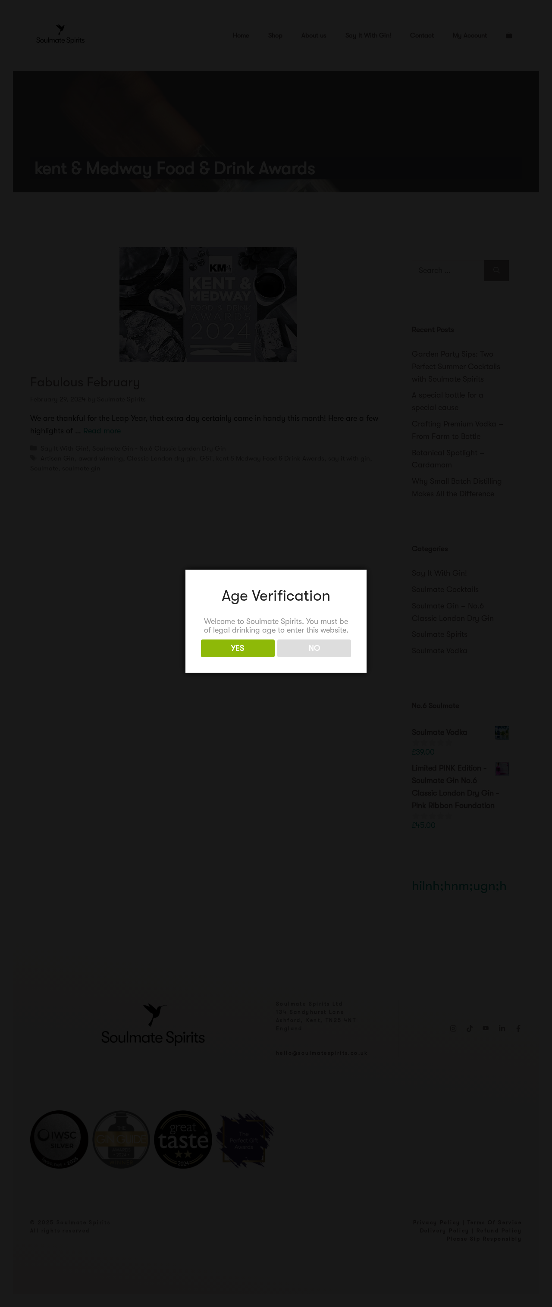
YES (237, 648)
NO (314, 648)
